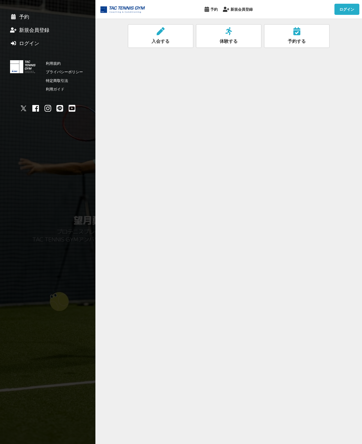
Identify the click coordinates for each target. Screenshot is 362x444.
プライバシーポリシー (64, 71)
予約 (214, 9)
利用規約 (53, 63)
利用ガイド (55, 89)
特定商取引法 (57, 80)
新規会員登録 (242, 9)
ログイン (346, 9)
